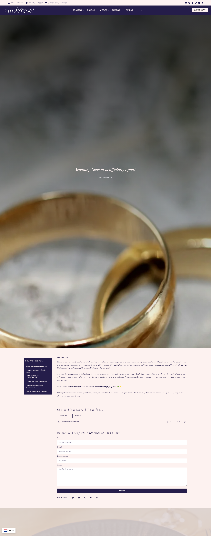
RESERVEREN (199, 10)
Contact (129, 10)
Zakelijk (91, 10)
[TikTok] (196, 3)
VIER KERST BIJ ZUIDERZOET (32, 377)
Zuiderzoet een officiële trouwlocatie (34, 386)
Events (103, 10)
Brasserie (77, 10)
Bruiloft (116, 10)
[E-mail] (202, 3)
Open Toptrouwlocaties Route (36, 366)
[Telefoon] (199, 3)
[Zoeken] (141, 10)
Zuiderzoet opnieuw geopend (36, 391)
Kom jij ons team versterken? (36, 382)
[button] (72, 497)
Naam (59, 438)
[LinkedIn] (192, 3)
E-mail (59, 447)
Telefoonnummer (62, 456)
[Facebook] (186, 3)
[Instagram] (189, 3)
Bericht (59, 465)
